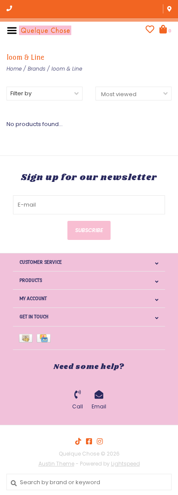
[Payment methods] (28, 338)
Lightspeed (125, 463)
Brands (36, 68)
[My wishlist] (150, 30)
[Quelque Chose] (45, 30)
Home (14, 68)
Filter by (21, 93)
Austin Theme (56, 463)
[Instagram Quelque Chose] (100, 441)
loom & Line (66, 68)
